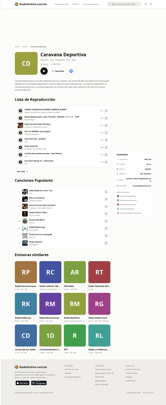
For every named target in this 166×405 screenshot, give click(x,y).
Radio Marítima (72, 317)
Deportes (44, 60)
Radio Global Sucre (97, 317)
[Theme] (151, 4)
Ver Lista (21, 171)
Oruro (24, 47)
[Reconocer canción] (71, 71)
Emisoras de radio (62, 4)
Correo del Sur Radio (25, 349)
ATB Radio (69, 286)
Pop (52, 60)
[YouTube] (106, 110)
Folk (68, 60)
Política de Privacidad (133, 393)
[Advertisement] (84, 27)
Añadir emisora (131, 373)
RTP (66, 349)
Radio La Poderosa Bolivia (99, 349)
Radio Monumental (49, 317)
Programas (60, 60)
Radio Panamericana (25, 286)
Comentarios (130, 381)
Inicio (17, 47)
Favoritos (59, 71)
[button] (26, 272)
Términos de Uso (148, 393)
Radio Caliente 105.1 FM (50, 286)
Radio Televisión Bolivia (99, 286)
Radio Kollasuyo (23, 317)
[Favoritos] (145, 4)
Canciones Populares (91, 4)
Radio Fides (99, 377)
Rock (74, 60)
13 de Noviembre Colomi (50, 349)
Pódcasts (75, 4)
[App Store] (22, 383)
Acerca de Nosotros (133, 369)
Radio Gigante (100, 381)
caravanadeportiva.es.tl (142, 186)
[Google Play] (39, 383)
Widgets (129, 377)
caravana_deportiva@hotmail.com (138, 179)
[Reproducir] (44, 71)
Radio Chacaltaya (101, 384)
